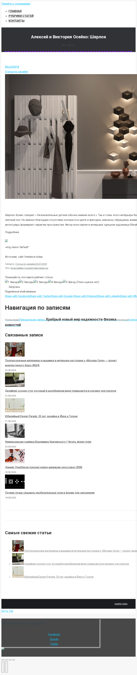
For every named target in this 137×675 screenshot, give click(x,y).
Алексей (15, 268)
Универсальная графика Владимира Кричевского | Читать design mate (48, 441)
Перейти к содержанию (16, 3)
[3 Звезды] (41, 282)
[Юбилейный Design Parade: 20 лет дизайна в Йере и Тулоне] (18, 576)
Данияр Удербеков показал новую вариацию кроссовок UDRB (43, 467)
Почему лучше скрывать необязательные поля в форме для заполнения (50, 492)
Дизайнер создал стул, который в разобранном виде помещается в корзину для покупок (60, 390)
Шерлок (44, 268)
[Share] (6, 659)
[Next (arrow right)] (6, 667)
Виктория (25, 268)
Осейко (36, 268)
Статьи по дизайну (16, 71)
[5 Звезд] (69, 282)
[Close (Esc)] (2, 659)
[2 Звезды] (26, 282)
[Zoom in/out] (13, 659)
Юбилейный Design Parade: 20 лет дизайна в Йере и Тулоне (41, 416)
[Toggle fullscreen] (10, 659)
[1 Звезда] (12, 282)
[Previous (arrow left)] (2, 667)
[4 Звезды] (55, 282)
